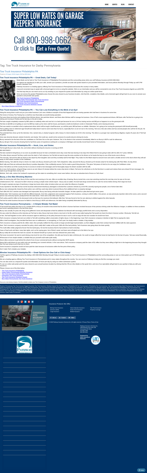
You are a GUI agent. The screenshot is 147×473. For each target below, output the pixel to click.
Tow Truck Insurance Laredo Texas (24, 414)
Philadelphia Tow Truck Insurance (98, 286)
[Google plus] (22, 301)
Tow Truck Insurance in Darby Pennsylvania (95, 289)
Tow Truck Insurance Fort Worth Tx (24, 433)
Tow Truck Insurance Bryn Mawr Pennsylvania (120, 286)
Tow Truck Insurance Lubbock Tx (24, 409)
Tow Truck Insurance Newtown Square (85, 290)
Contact (131, 4)
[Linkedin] (32, 301)
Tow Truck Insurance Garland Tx (24, 404)
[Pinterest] (29, 301)
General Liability (54, 309)
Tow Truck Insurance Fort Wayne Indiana (24, 380)
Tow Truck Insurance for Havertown (73, 287)
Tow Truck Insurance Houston (24, 448)
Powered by (84, 335)
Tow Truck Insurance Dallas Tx (24, 452)
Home (24, 459)
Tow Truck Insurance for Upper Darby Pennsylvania (23, 289)
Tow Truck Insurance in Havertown (116, 289)
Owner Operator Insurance (77, 308)
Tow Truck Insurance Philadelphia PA (19, 71)
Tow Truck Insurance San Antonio (24, 443)
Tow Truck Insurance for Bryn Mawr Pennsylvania (25, 287)
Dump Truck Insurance (76, 309)
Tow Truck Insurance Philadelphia (106, 290)
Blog (122, 4)
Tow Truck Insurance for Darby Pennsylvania (51, 287)
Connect (63, 317)
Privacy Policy (86, 322)
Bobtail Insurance (75, 311)
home (106, 4)
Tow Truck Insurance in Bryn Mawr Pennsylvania (69, 289)
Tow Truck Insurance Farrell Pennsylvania (24, 360)
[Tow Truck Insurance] (73, 37)
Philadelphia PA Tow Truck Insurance (78, 286)
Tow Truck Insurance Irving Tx (24, 399)
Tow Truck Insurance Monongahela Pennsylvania (24, 365)
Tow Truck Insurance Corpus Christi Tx (24, 423)
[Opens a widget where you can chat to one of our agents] (141, 470)
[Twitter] (25, 301)
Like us (54, 317)
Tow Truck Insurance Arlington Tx (24, 428)
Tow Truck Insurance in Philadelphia (14, 290)
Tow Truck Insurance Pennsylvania (24, 375)
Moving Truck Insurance (56, 308)
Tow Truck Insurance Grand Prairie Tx (24, 389)
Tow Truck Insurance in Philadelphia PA (35, 290)
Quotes (114, 4)
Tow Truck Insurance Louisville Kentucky (24, 384)
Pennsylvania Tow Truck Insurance (14, 286)
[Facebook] (18, 301)
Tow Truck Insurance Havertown (46, 289)
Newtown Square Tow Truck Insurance (57, 286)
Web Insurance (85, 337)
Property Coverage (95, 309)
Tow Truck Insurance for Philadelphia (117, 287)
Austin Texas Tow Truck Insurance (24, 438)
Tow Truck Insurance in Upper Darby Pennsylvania (61, 290)
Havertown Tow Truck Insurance (37, 286)
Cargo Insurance (54, 311)
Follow (72, 317)
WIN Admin (28, 74)
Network (83, 338)
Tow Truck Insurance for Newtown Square (94, 287)
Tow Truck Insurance (95, 308)
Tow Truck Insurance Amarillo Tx (24, 394)
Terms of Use (94, 322)
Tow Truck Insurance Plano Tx (24, 418)
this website (24, 282)
